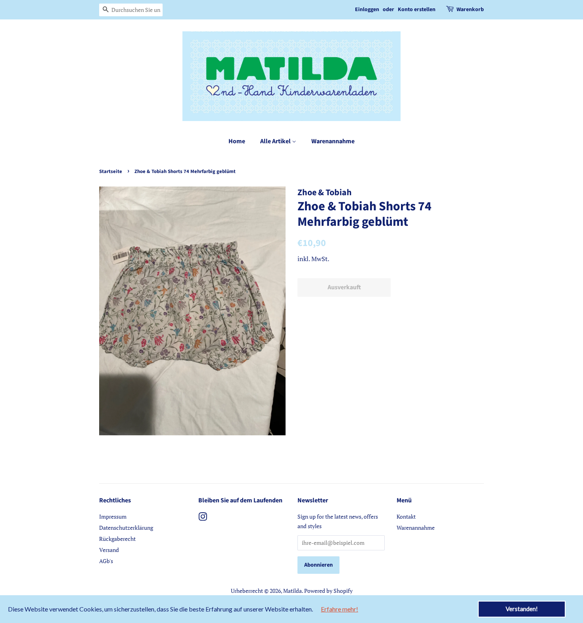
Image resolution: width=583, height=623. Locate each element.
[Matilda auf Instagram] (202, 518)
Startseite (110, 171)
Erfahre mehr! (339, 609)
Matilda (292, 590)
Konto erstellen (416, 9)
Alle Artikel (276, 141)
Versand (109, 550)
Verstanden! (522, 608)
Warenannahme (333, 141)
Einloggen (367, 9)
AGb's (106, 561)
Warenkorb (470, 9)
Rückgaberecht (117, 538)
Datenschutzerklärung (126, 527)
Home (236, 141)
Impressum (113, 516)
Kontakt (406, 516)
